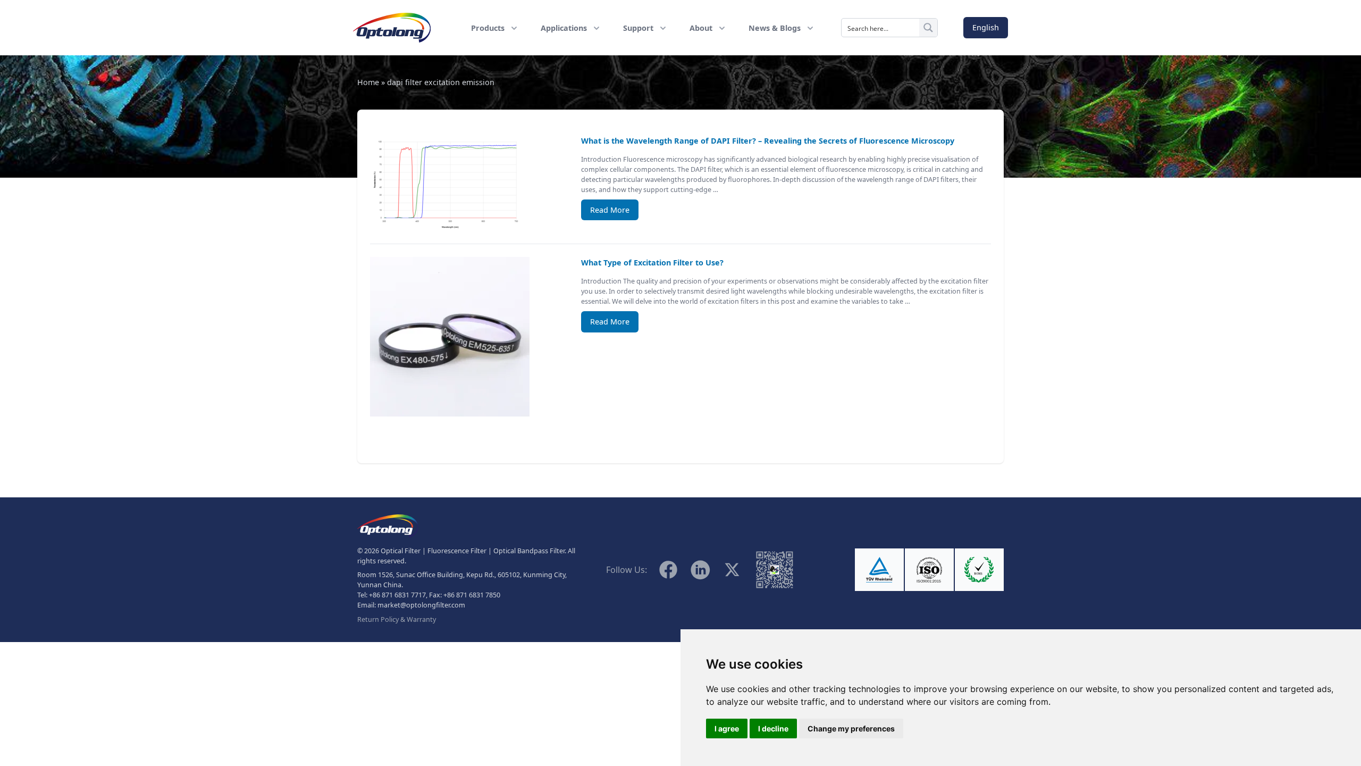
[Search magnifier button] (928, 28)
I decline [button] (773, 728)
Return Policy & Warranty (396, 619)
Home (368, 82)
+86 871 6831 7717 (397, 595)
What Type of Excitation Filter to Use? (652, 262)
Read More (609, 210)
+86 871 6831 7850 (471, 595)
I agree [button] (727, 728)
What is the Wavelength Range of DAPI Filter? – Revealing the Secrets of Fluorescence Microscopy (767, 141)
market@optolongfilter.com (421, 605)
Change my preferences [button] (851, 728)
